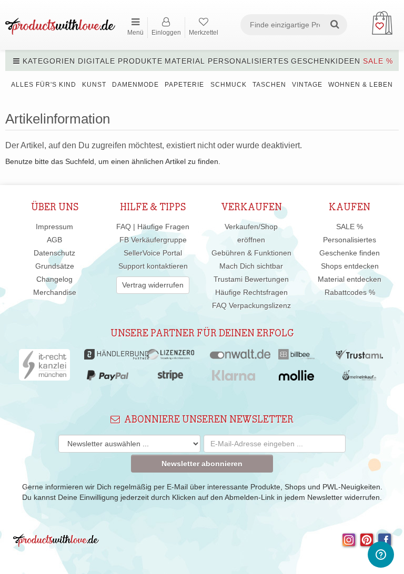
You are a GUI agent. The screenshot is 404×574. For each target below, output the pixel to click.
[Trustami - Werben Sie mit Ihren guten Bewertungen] (359, 356)
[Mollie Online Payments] (297, 377)
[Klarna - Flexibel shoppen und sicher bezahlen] (234, 377)
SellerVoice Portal (153, 253)
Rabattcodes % (350, 292)
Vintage (307, 84)
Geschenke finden (349, 253)
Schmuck (228, 84)
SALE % (378, 61)
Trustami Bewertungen (251, 279)
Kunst (94, 84)
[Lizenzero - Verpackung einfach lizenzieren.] (170, 356)
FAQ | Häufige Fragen (152, 226)
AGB (54, 239)
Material (185, 61)
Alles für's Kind (43, 84)
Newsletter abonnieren (202, 463)
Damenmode (135, 84)
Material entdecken (349, 279)
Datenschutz (54, 253)
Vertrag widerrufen (153, 285)
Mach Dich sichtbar (251, 266)
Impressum (54, 226)
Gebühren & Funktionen (251, 253)
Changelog (54, 279)
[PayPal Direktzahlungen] (107, 377)
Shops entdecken (350, 266)
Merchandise (54, 292)
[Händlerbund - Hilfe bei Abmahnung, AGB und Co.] (116, 356)
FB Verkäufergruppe (153, 239)
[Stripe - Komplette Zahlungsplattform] (170, 377)
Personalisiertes (248, 61)
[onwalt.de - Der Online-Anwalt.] (240, 356)
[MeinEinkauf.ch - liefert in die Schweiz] (359, 377)
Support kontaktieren (153, 266)
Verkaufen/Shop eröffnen (251, 233)
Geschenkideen (325, 61)
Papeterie (184, 84)
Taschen (269, 84)
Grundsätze (54, 266)
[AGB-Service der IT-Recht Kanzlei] (44, 367)
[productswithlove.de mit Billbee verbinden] (296, 356)
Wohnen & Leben (360, 84)
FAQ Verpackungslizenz (251, 305)
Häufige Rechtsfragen (251, 292)
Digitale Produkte (120, 61)
